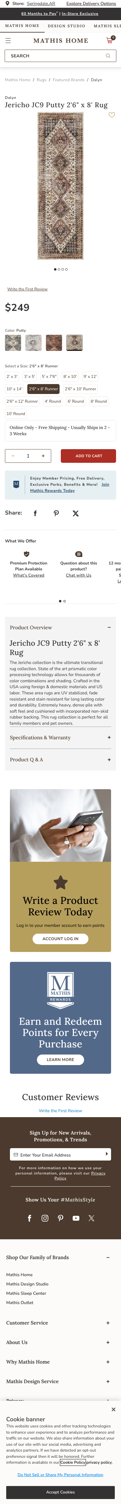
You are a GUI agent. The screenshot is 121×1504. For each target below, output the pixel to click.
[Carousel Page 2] (59, 269)
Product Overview (31, 628)
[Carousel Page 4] (66, 269)
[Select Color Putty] (76, 345)
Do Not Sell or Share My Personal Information (60, 1475)
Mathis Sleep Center (26, 1293)
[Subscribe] (106, 1154)
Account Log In (60, 939)
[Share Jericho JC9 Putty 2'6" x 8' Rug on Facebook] (35, 514)
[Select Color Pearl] (35, 345)
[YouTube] (76, 1218)
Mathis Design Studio (27, 1284)
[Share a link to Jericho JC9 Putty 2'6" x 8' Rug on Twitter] (75, 514)
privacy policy (99, 1462)
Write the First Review (27, 289)
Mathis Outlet (19, 1303)
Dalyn (10, 97)
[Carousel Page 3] (62, 269)
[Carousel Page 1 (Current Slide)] (55, 269)
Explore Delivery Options (91, 4)
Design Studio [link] (67, 26)
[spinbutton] (28, 455)
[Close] (113, 1409)
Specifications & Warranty (40, 738)
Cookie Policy (72, 1462)
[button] (8, 40)
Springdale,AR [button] (41, 4)
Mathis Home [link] (22, 26)
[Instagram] (45, 1218)
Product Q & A (26, 760)
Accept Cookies (60, 1492)
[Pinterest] (60, 1218)
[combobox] (60, 56)
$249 (17, 308)
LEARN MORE (60, 1060)
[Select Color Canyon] (56, 345)
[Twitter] (91, 1218)
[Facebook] (29, 1218)
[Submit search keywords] (108, 56)
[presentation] (64, 601)
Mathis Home (19, 1275)
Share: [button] (13, 513)
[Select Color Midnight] (15, 345)
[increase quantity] (46, 455)
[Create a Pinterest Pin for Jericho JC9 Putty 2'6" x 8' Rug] (56, 514)
